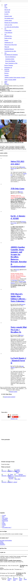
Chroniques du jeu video (10, 51)
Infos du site (7, 9)
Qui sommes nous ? (9, 18)
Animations (5, 519)
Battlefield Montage (9, 49)
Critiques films (7, 30)
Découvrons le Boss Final (10, 44)
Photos (5, 82)
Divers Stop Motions (10, 61)
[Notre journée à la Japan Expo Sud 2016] (11, 478)
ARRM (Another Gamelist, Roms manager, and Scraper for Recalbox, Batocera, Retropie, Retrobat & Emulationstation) (19, 257)
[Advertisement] (14, 497)
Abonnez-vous (14, 418)
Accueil (5, 4)
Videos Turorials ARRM (10, 79)
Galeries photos (8, 20)
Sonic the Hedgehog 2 (10, 56)
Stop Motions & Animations (11, 54)
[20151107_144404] (6, 471)
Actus (5, 7)
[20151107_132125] (6, 482)
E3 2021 (6, 14)
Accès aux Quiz (8, 24)
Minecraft (6, 46)
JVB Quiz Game (17, 188)
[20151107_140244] (12, 482)
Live (3, 526)
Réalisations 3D (8, 67)
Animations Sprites (9, 59)
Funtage (6, 40)
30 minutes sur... (8, 36)
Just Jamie (14, 280)
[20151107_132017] (6, 475)
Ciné (5, 28)
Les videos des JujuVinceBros (11, 27)
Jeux (5, 34)
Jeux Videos (5, 518)
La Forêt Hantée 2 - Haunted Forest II (18, 360)
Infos (5, 5)
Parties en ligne (8, 38)
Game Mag (7, 11)
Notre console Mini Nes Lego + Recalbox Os (19, 329)
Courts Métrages (8, 32)
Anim (5, 52)
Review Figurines (8, 65)
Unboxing (6, 71)
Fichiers (5, 81)
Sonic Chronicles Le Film (11, 63)
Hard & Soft (6, 69)
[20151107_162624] (12, 471)
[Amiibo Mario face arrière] (17, 472)
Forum (3, 523)
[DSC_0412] (17, 479)
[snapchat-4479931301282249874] (20, 475)
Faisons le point (8, 16)
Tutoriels (6, 75)
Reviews (6, 73)
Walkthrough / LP (8, 42)
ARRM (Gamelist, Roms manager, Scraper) (14, 77)
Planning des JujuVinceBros (11, 22)
